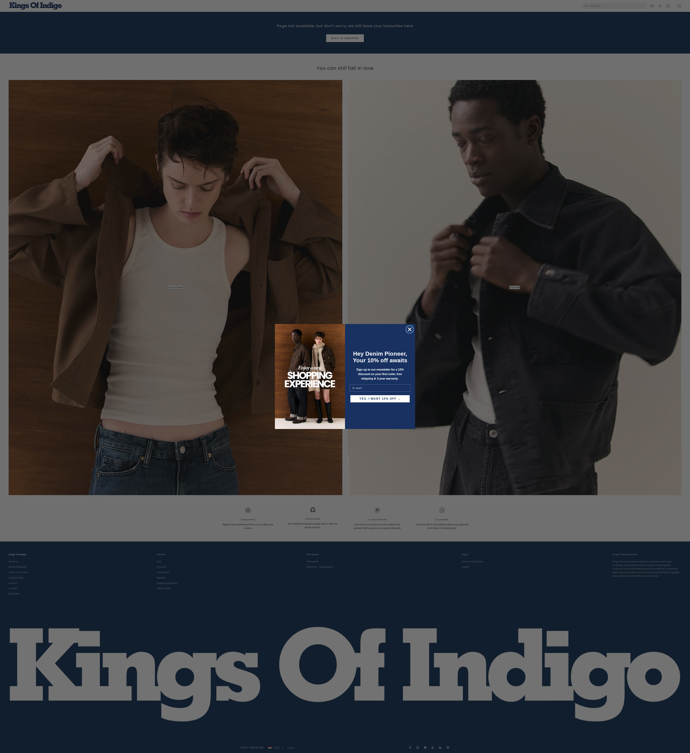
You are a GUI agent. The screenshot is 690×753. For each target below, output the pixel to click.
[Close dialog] (409, 329)
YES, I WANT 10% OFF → (380, 398)
